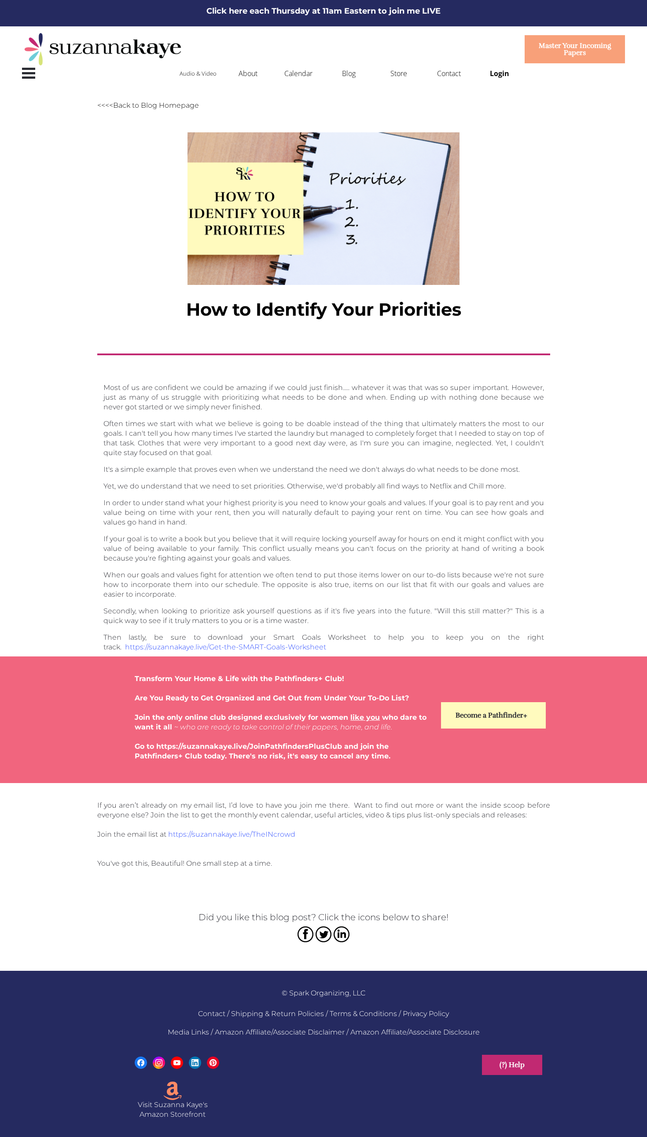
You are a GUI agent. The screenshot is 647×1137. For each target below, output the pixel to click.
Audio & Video (198, 73)
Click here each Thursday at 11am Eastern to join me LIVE (323, 11)
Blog (349, 73)
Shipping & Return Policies (277, 1013)
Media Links (188, 1032)
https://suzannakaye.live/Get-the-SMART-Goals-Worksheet (225, 647)
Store (398, 73)
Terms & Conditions (363, 1013)
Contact (449, 73)
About (248, 73)
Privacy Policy (426, 1013)
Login (499, 73)
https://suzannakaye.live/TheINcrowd (231, 834)
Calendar (298, 73)
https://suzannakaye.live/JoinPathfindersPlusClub (249, 746)
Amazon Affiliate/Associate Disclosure (415, 1032)
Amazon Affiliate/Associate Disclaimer (280, 1032)
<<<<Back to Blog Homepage (148, 105)
